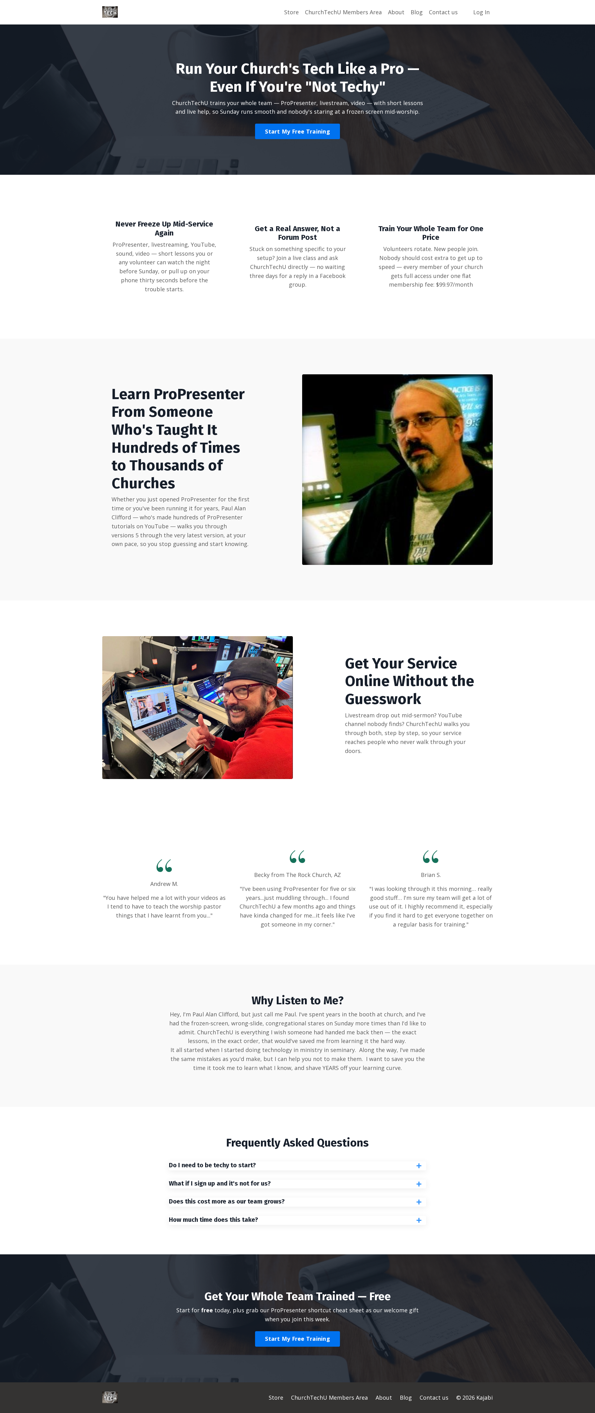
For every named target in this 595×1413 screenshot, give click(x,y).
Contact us (443, 12)
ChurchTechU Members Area (343, 12)
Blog (417, 12)
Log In (481, 12)
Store (291, 12)
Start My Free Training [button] (297, 131)
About (396, 12)
